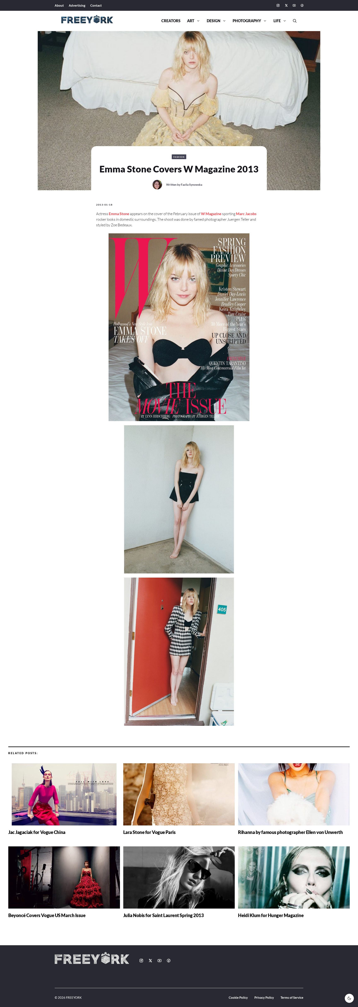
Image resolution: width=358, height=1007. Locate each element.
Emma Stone (119, 213)
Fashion (179, 157)
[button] (293, 21)
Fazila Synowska (191, 184)
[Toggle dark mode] (349, 998)
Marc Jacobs (246, 213)
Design (213, 21)
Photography (247, 21)
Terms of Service (292, 997)
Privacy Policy (264, 997)
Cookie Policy (238, 997)
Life (277, 21)
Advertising (77, 5)
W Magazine (211, 213)
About (59, 5)
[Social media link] (278, 5)
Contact (96, 5)
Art (190, 21)
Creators (170, 21)
